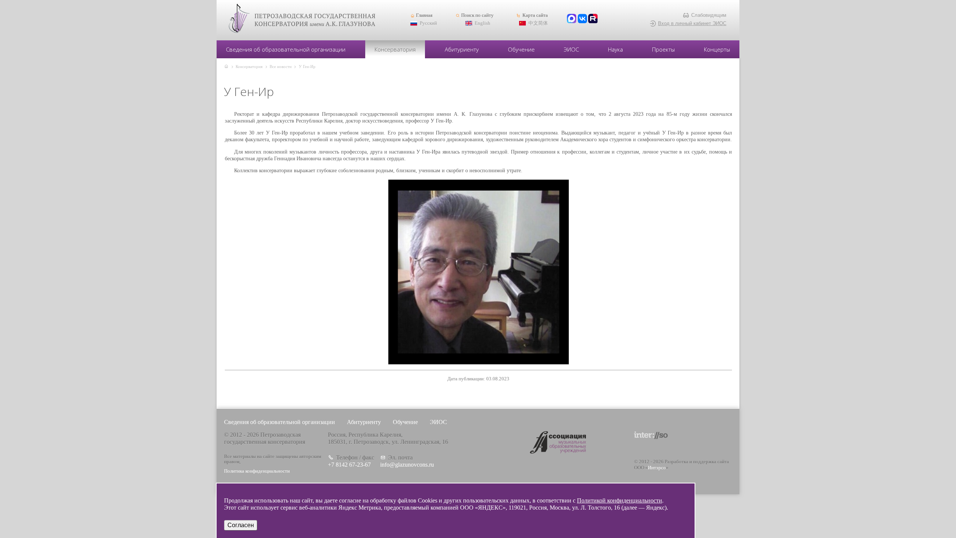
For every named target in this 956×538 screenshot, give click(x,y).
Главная (424, 15)
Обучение (521, 49)
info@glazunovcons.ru (407, 464)
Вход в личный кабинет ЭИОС (692, 23)
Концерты (717, 49)
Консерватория (395, 49)
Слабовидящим (708, 15)
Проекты (663, 49)
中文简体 (538, 23)
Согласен (240, 525)
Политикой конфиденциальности (619, 500)
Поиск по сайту (477, 15)
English (482, 23)
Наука (615, 49)
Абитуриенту (462, 49)
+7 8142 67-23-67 (349, 464)
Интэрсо (657, 467)
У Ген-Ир (307, 66)
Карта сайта (534, 15)
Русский (428, 23)
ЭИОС (571, 49)
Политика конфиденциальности (257, 471)
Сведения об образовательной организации (285, 49)
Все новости (281, 66)
